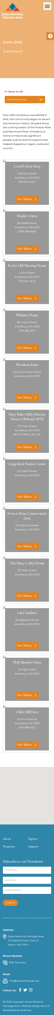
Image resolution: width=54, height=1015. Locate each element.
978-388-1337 (27, 330)
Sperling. (26, 1010)
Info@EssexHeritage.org (24, 980)
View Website (24, 199)
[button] (50, 36)
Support (33, 846)
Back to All (15, 91)
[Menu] (47, 6)
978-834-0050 (27, 181)
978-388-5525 (27, 727)
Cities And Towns (16, 99)
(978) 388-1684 (27, 231)
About (7, 839)
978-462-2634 (27, 281)
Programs (9, 846)
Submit (10, 902)
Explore (33, 839)
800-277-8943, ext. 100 (27, 434)
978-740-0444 (17, 962)
